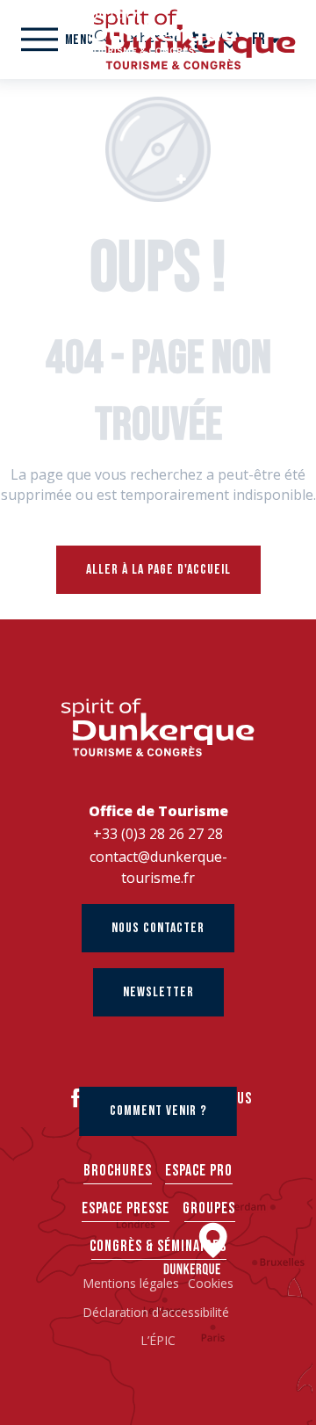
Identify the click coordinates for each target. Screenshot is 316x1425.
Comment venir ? (158, 1111)
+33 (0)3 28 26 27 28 (158, 833)
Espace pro (199, 1170)
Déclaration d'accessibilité (158, 1312)
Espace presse (125, 1208)
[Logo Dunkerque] (158, 727)
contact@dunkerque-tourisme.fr (158, 867)
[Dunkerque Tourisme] (158, 30)
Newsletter (158, 992)
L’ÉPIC (158, 1340)
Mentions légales (131, 1283)
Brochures (117, 1170)
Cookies (210, 1283)
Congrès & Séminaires (158, 1246)
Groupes (209, 1208)
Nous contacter (158, 928)
